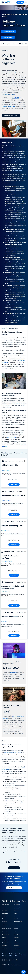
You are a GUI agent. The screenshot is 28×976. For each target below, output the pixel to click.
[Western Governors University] (6, 2)
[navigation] (26, 2)
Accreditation (5, 913)
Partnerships (4, 948)
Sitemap (23, 955)
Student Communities (18, 948)
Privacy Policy (4, 955)
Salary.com (13, 672)
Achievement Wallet (18, 921)
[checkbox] (24, 461)
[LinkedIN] (3, 960)
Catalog (15, 913)
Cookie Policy (11, 955)
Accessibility (4, 910)
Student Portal (17, 908)
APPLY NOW (14, 484)
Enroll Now (14, 575)
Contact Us (17, 955)
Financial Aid (16, 937)
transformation (13, 73)
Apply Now (20, 2)
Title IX (15, 916)
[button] (14, 480)
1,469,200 (15, 98)
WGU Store (4, 921)
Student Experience (6, 940)
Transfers (4, 937)
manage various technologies (12, 753)
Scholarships (4, 945)
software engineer (17, 170)
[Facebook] (6, 960)
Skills (26, 44)
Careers (3, 918)
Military (15, 932)
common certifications (16, 404)
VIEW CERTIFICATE (6, 561)
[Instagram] (10, 960)
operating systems (10, 94)
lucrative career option (9, 106)
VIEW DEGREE (6, 470)
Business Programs (6, 932)
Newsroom (4, 916)
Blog (15, 940)
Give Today (4, 924)
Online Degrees (5, 942)
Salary (13, 44)
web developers (11, 437)
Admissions (16, 910)
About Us (4, 908)
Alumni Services (17, 918)
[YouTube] (13, 960)
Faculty (15, 942)
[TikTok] (16, 960)
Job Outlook (20, 44)
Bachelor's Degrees (6, 934)
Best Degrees (6, 44)
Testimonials (16, 945)
